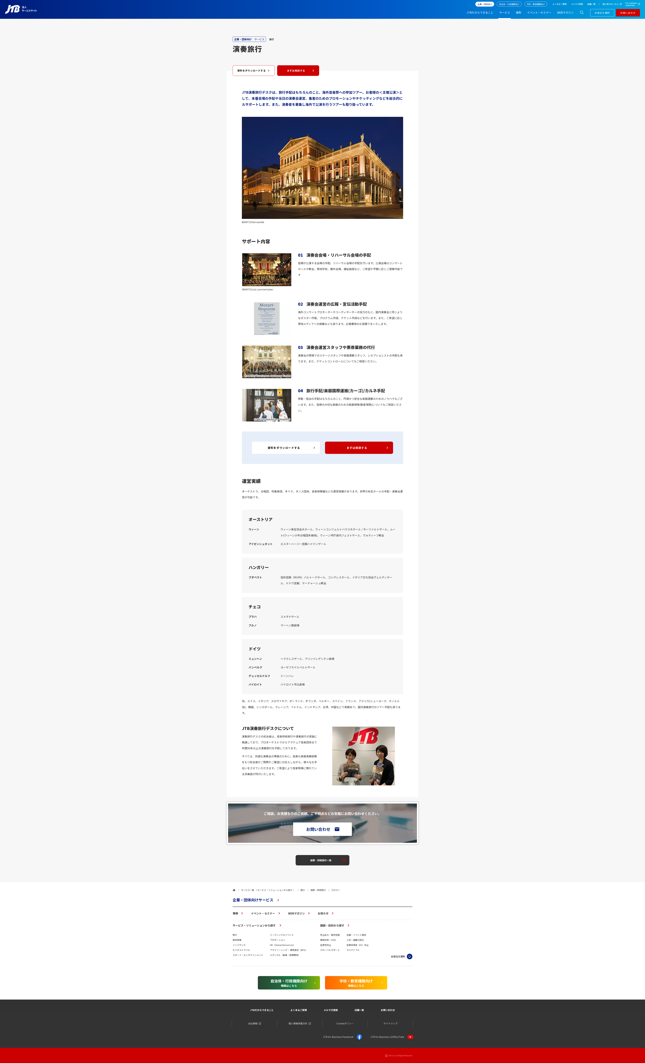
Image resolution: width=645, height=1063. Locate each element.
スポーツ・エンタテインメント (248, 955)
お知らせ (323, 913)
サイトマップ (390, 1023)
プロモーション (277, 939)
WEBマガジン (296, 913)
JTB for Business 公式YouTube (387, 1036)
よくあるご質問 (298, 1010)
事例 (235, 913)
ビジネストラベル (241, 950)
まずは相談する (296, 70)
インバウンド (239, 945)
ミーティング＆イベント (282, 934)
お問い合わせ (628, 12)
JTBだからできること (262, 1010)
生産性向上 (325, 945)
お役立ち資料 (602, 12)
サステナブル (353, 950)
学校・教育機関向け (536, 4)
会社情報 (252, 1023)
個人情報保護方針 (298, 1023)
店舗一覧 (359, 1010)
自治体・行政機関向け (509, 4)
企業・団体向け (485, 4)
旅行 (235, 934)
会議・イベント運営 (356, 934)
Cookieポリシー (345, 1023)
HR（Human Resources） (282, 945)
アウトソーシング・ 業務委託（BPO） (289, 950)
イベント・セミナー (263, 913)
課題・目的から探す (332, 925)
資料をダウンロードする (251, 70)
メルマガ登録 (331, 1010)
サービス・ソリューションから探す (254, 925)
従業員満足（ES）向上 (358, 945)
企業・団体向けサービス (253, 899)
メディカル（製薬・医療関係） (285, 955)
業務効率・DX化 (328, 939)
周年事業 (237, 939)
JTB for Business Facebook (338, 1036)
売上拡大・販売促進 (330, 934)
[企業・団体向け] (234, 890)
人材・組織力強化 (355, 939)
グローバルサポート (330, 950)
